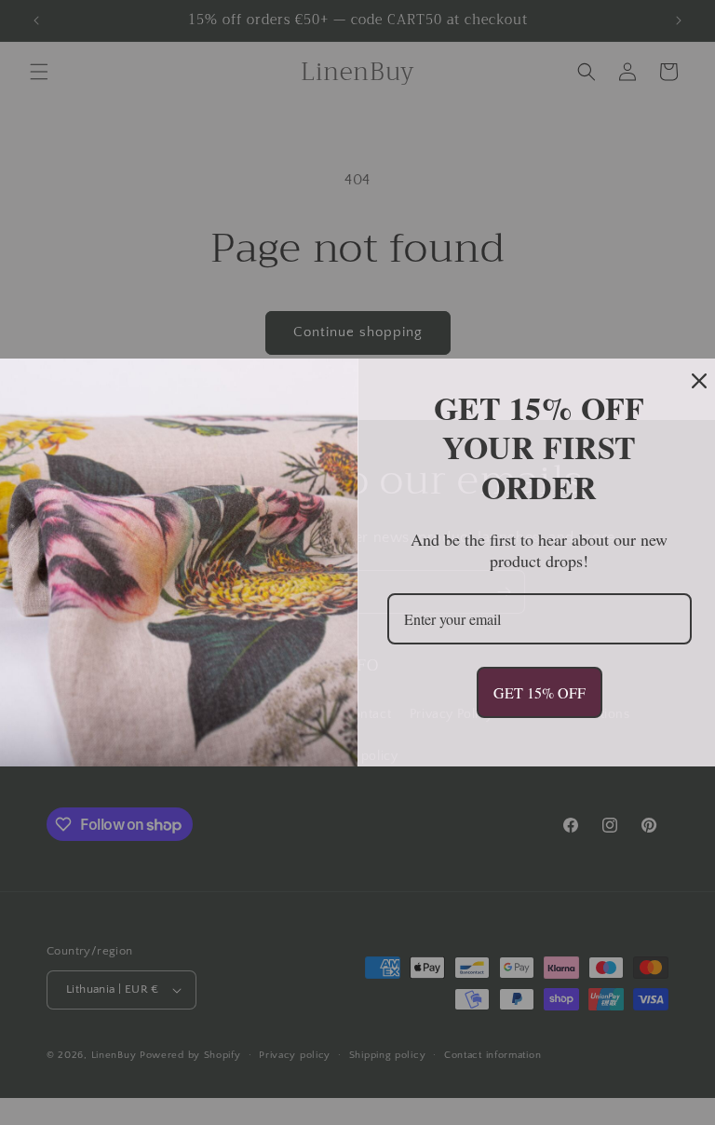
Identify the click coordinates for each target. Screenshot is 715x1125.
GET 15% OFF (539, 692)
